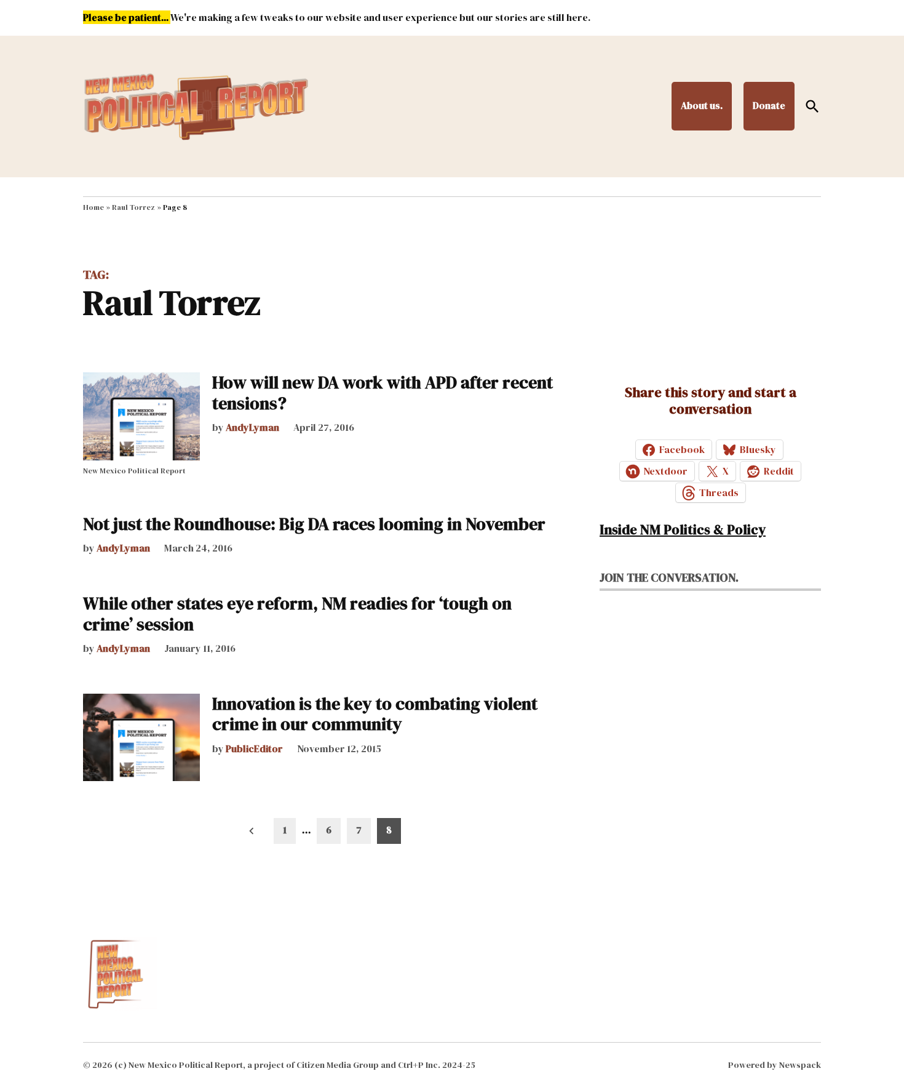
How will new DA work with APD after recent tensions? (382, 393)
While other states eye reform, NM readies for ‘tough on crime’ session (297, 614)
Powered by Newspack (774, 1065)
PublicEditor (254, 748)
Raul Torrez (133, 207)
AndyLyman (252, 427)
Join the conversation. (669, 577)
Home (93, 207)
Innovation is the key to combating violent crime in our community (374, 714)
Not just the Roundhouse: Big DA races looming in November (314, 523)
